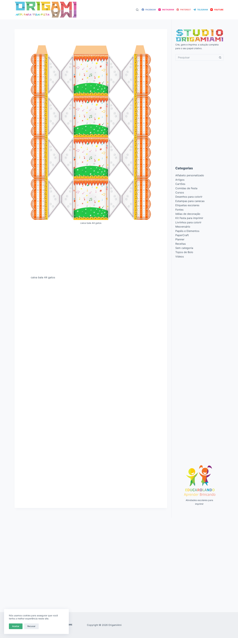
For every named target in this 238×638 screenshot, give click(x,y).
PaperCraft (182, 235)
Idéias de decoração (187, 213)
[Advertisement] (91, 251)
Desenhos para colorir (188, 196)
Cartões (180, 183)
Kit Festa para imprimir (189, 218)
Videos (179, 256)
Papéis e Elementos (187, 231)
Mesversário (182, 226)
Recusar (31, 626)
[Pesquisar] (137, 10)
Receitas (180, 243)
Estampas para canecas (189, 201)
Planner (179, 239)
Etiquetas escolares (187, 205)
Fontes (179, 209)
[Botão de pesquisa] (220, 57)
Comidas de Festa (186, 188)
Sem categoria (184, 248)
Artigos (179, 179)
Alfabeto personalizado (189, 175)
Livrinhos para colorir (188, 222)
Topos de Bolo (184, 252)
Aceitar (15, 626)
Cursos (179, 192)
